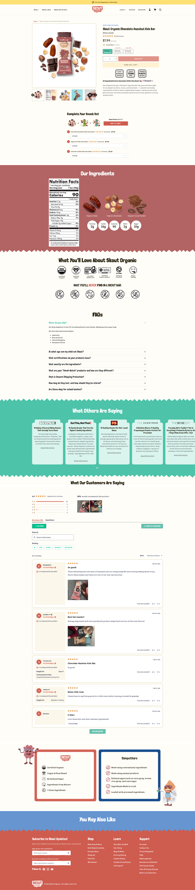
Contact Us (144, 848)
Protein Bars (93, 851)
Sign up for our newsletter (42, 849)
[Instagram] (48, 869)
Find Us (132, 10)
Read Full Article (47, 448)
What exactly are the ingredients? (65, 364)
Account (143, 844)
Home (35, 21)
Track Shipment (146, 851)
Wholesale (92, 862)
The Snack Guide (146, 865)
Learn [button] (122, 10)
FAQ (141, 855)
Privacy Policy (120, 855)
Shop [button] (36, 10)
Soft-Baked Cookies (96, 848)
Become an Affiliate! (148, 862)
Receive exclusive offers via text (45, 859)
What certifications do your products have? (70, 357)
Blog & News (119, 851)
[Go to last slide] (32, 95)
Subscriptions (145, 858)
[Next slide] (95, 95)
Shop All (91, 855)
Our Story (118, 848)
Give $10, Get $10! (121, 844)
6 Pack (107, 51)
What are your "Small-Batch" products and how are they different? (81, 370)
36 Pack (128, 51)
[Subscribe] (68, 853)
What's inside (108, 33)
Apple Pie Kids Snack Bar (79, 142)
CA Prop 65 (118, 865)
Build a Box (46, 10)
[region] (89, 506)
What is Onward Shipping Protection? (66, 376)
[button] (155, 10)
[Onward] (146, 81)
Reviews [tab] (37, 520)
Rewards (141, 10)
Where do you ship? (58, 322)
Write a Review (154, 526)
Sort (142, 555)
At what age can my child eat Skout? (66, 351)
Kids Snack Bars (95, 844)
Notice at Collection (147, 873)
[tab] (96, 467)
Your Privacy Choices (148, 869)
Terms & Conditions (122, 862)
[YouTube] (52, 869)
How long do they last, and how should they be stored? (75, 383)
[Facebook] (44, 869)
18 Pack (117, 51)
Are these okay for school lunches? (65, 389)
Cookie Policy (119, 858)
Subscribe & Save (60, 10)
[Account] (149, 10)
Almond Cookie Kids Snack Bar (81, 151)
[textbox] (53, 537)
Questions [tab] (50, 520)
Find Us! (91, 858)
